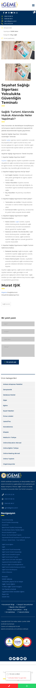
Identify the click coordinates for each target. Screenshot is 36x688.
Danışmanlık (7, 389)
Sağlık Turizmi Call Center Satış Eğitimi (12, 559)
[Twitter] (14, 658)
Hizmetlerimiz (8, 427)
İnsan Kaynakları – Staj (17, 609)
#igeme (4, 292)
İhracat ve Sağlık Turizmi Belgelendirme (12, 564)
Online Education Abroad (12, 443)
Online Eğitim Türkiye (10, 448)
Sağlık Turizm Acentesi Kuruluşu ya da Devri (13, 567)
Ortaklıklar (10, 612)
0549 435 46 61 (8, 19)
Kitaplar (6, 432)
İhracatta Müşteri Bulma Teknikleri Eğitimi (13, 530)
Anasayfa (5, 576)
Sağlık (17, 222)
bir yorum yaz (11, 362)
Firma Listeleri (8, 416)
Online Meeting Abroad (11, 453)
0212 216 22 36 (8, 23)
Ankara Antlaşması (7, 572)
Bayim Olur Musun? (18, 607)
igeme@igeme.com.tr (10, 21)
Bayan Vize (5, 594)
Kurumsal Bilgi (8, 604)
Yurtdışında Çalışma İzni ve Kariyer (12, 582)
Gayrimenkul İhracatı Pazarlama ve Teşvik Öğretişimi (16, 537)
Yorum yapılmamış (9, 38)
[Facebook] (10, 658)
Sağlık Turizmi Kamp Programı (10, 557)
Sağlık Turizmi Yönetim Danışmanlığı (11, 552)
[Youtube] (21, 658)
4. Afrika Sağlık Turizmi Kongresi (12, 587)
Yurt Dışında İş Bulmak (9, 589)
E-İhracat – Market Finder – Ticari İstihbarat (13, 540)
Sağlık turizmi (6, 304)
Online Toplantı (8, 459)
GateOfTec (7, 421)
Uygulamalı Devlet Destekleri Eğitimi (11, 562)
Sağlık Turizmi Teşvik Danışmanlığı (11, 549)
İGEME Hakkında (7, 579)
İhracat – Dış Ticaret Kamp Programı (11, 535)
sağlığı (8, 140)
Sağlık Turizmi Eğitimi (7, 544)
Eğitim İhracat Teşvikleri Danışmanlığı (12, 527)
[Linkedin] (25, 658)
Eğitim (5, 405)
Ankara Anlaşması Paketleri (12, 384)
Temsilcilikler (23, 612)
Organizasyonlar (9, 464)
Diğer (5, 400)
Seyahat (3, 160)
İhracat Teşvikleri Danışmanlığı (10, 522)
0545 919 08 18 (8, 16)
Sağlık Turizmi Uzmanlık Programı (11, 554)
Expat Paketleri (8, 411)
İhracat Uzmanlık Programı (9, 532)
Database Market (9, 395)
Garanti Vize (5, 525)
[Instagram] (17, 658)
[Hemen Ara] (9, 686)
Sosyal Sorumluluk (25, 604)
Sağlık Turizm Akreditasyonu (9, 569)
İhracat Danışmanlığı (7, 520)
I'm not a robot (14, 674)
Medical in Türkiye (9, 437)
